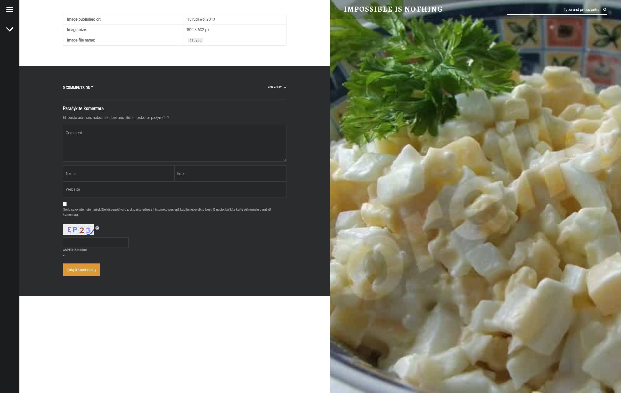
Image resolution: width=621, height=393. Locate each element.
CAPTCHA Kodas (75, 250)
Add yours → (277, 87)
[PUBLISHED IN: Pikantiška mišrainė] (9, 29)
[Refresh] (97, 227)
